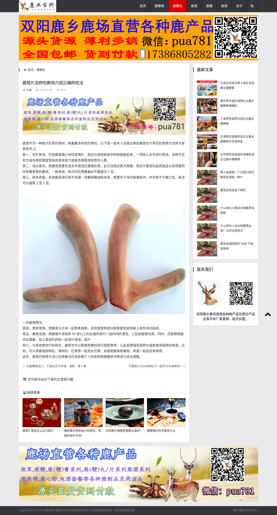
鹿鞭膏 (159, 6)
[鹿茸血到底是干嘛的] (207, 195)
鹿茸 (194, 6)
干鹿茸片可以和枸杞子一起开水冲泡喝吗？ (157, 366)
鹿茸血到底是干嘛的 (233, 190)
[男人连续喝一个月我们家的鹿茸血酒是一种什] (207, 177)
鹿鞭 (209, 6)
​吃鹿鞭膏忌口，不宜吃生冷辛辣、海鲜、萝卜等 (54, 366)
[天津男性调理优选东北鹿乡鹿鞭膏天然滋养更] (207, 141)
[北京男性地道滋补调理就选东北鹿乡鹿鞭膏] (207, 159)
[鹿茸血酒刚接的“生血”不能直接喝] (207, 248)
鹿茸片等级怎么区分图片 (38, 430)
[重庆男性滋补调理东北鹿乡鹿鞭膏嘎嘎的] (207, 106)
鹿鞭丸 (178, 6)
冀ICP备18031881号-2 (245, 510)
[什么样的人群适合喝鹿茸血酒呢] (207, 213)
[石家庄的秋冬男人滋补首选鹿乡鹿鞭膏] (207, 88)
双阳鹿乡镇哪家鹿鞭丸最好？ (124, 430)
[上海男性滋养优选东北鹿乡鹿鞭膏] (207, 123)
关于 (239, 6)
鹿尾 (224, 6)
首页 (143, 6)
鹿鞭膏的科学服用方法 (161, 430)
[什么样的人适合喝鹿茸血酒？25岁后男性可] (207, 231)
